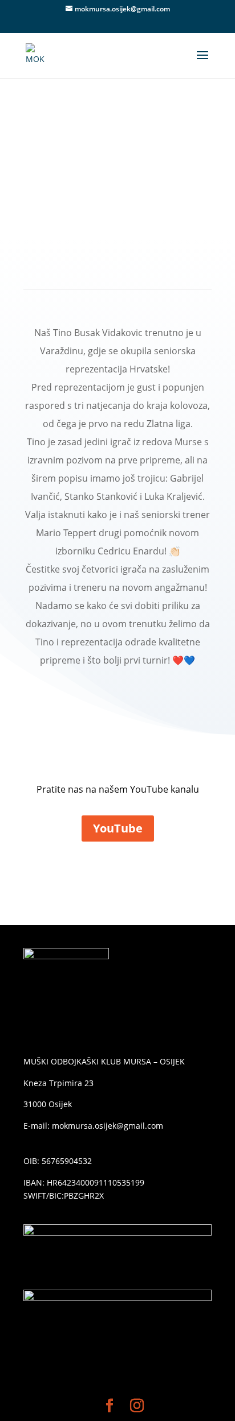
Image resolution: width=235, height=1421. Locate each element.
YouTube (118, 828)
